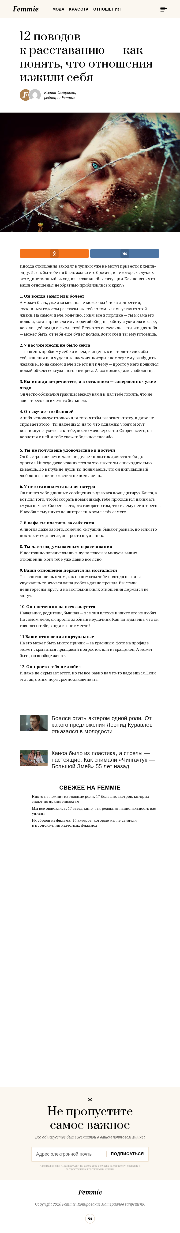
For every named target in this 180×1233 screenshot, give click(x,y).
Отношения (107, 9)
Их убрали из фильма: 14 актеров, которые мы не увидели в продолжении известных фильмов (84, 823)
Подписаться (127, 1154)
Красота (79, 9)
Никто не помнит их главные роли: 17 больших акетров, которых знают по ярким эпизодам (90, 799)
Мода (58, 9)
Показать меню (162, 9)
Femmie (39, 8)
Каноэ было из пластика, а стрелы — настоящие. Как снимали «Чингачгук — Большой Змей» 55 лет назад (103, 759)
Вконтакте (90, 1219)
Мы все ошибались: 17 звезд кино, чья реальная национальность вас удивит (94, 811)
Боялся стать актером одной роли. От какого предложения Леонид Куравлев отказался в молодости (102, 724)
